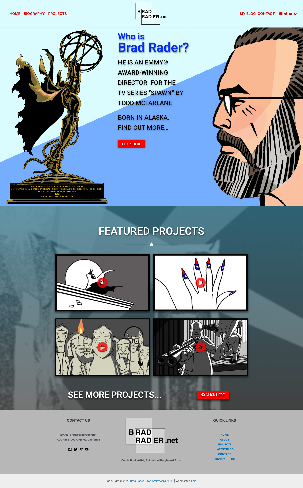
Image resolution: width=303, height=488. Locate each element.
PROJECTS (57, 14)
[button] (131, 144)
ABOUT (224, 439)
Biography (34, 14)
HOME (225, 434)
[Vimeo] (295, 14)
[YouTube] (290, 14)
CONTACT (224, 454)
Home (15, 14)
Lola (193, 481)
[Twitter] (285, 14)
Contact (266, 14)
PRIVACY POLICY (225, 459)
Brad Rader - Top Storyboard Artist (151, 481)
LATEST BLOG (225, 449)
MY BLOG (248, 14)
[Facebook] (281, 14)
